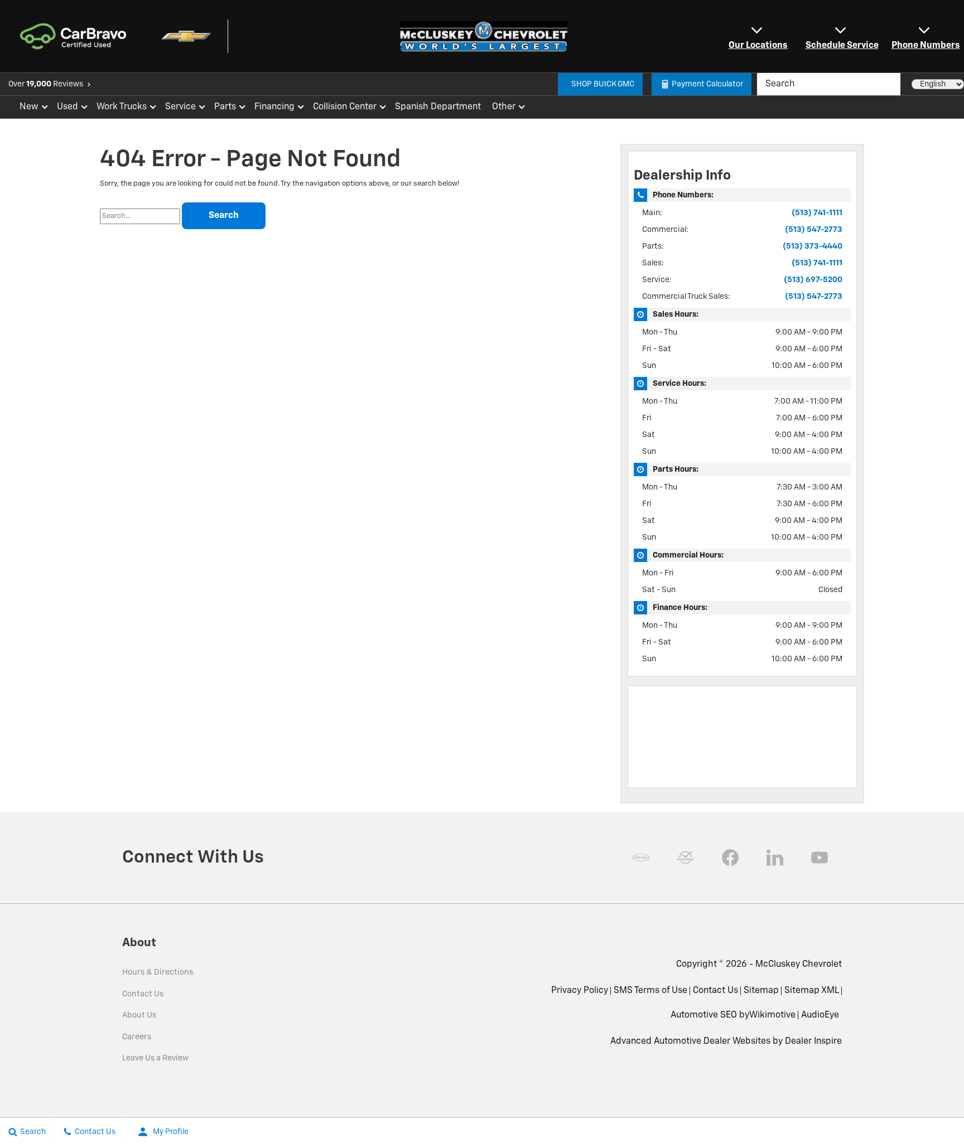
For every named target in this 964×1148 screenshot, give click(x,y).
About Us (139, 1015)
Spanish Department (438, 107)
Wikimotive (772, 1015)
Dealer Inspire (813, 1041)
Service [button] (180, 109)
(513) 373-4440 (812, 246)
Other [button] (503, 109)
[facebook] (730, 857)
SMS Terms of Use (650, 990)
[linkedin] (775, 857)
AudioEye (820, 1015)
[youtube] (819, 857)
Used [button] (68, 109)
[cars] (641, 857)
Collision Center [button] (344, 109)
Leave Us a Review (155, 1058)
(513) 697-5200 (813, 280)
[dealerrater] (685, 857)
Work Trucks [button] (121, 109)
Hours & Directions (157, 972)
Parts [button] (225, 109)
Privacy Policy (579, 990)
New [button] (30, 109)
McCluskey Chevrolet (798, 964)
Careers (136, 1037)
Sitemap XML (811, 990)
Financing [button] (274, 109)
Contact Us (142, 994)
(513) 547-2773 (813, 230)
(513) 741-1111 (817, 213)
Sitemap (761, 990)
